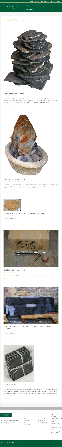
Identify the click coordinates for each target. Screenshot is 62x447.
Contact (37, 1)
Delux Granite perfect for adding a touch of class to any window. (27, 327)
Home (31, 1)
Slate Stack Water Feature (14, 93)
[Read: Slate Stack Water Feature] (29, 59)
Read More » (6, 105)
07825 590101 (57, 1)
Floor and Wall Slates (29, 9)
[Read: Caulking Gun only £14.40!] (31, 248)
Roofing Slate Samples (39, 5)
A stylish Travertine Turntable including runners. (24, 213)
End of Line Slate (49, 5)
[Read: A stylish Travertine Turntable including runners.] (12, 205)
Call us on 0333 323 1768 (46, 1)
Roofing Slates (28, 5)
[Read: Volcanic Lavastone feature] (26, 145)
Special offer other (8, 96)
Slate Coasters (10, 384)
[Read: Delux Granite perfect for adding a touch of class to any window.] (31, 305)
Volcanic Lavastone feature (15, 179)
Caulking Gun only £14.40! (14, 270)
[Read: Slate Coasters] (19, 363)
